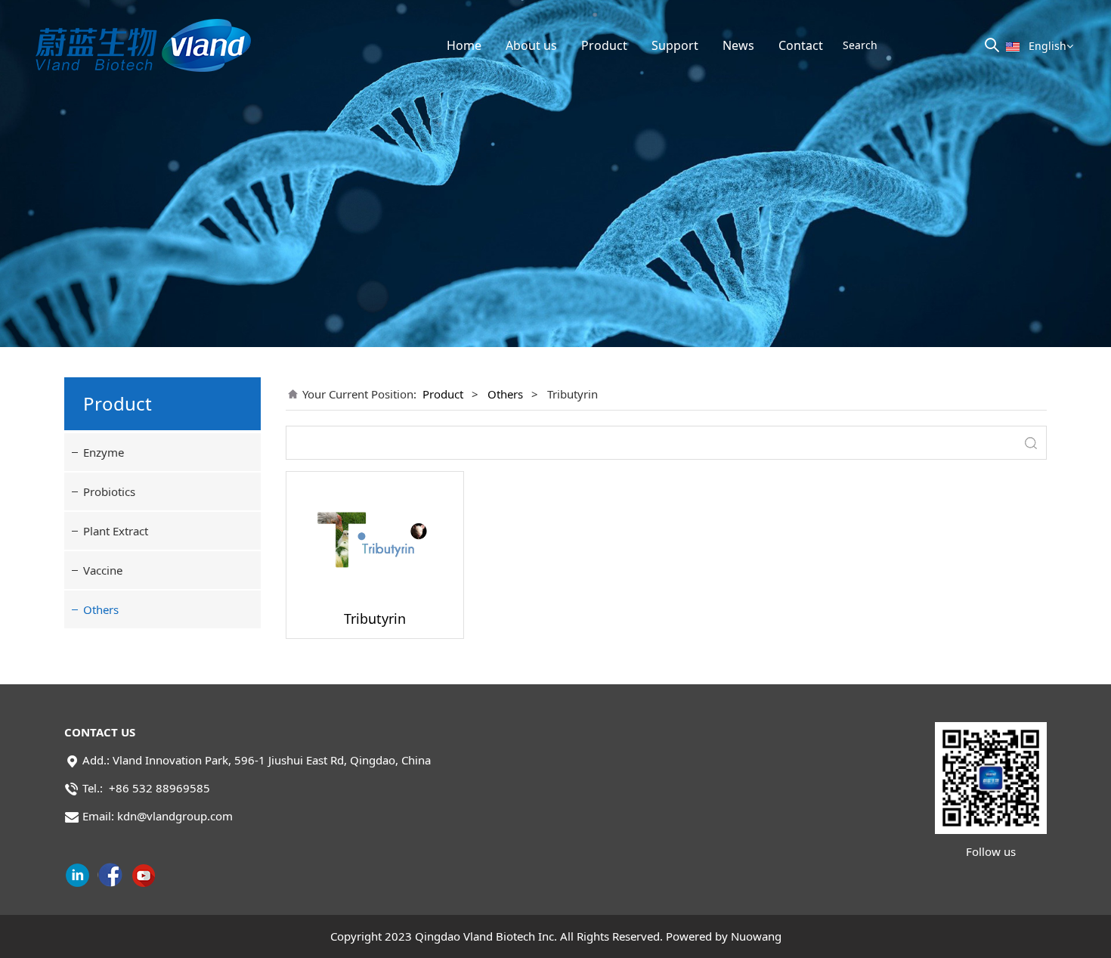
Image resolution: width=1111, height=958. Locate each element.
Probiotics (109, 491)
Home (464, 45)
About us (531, 45)
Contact (800, 45)
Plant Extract (115, 530)
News (738, 45)
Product (604, 45)
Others (101, 609)
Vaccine (102, 570)
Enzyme (103, 452)
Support (674, 45)
